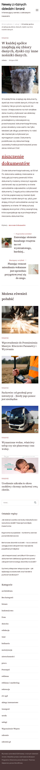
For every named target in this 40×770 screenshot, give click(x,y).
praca (4, 663)
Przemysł (6, 669)
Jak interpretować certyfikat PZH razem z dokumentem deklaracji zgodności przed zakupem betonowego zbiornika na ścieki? (19, 559)
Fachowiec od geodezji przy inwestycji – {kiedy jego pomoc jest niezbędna (19, 396)
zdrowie (5, 735)
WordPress (18, 763)
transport (6, 709)
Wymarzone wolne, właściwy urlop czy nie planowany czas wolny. (18, 446)
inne (4, 637)
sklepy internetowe (10, 702)
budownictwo (7, 610)
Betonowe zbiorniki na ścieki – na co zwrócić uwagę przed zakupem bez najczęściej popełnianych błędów (19, 546)
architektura (7, 591)
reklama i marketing (10, 683)
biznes (4, 604)
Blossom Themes (28, 760)
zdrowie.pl (6, 742)
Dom (4, 617)
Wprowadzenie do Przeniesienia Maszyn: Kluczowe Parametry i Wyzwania (19, 346)
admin (4, 60)
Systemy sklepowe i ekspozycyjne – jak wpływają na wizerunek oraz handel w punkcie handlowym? (17, 572)
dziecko (5, 623)
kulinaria (6, 643)
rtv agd (5, 696)
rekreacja (6, 689)
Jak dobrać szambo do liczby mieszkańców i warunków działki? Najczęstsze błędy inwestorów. (19, 523)
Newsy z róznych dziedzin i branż (14, 6)
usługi (5, 38)
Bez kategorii (7, 597)
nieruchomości (8, 656)
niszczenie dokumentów (17, 225)
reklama (5, 676)
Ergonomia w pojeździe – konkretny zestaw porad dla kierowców (19, 534)
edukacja (5, 630)
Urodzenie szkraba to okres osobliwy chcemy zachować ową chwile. (20, 487)
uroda (4, 715)
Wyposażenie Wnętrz (11, 728)
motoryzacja (7, 650)
